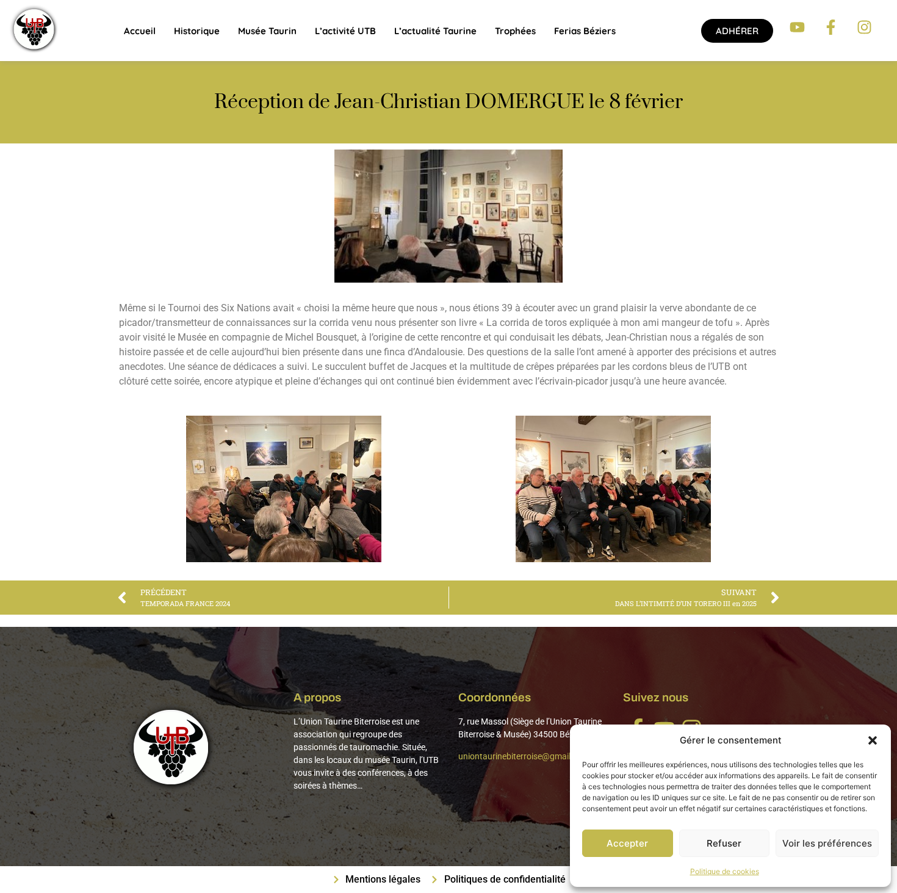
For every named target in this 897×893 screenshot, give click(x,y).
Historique (197, 31)
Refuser (724, 843)
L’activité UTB (345, 31)
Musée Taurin (267, 31)
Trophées (515, 31)
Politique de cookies (724, 871)
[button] (872, 740)
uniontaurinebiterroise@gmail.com (523, 756)
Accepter (627, 843)
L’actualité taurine (435, 31)
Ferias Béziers (585, 31)
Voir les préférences (827, 843)
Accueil (140, 31)
